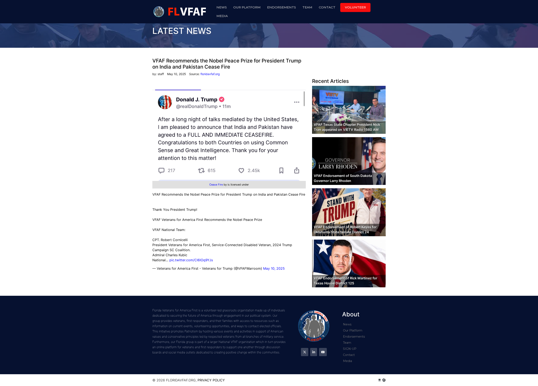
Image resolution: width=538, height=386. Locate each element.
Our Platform (247, 7)
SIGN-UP (349, 349)
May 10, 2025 (274, 268)
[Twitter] (304, 352)
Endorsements (281, 7)
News (221, 7)
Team (307, 7)
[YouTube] (323, 352)
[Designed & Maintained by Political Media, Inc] (379, 380)
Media (222, 16)
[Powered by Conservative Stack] (384, 380)
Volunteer (355, 7)
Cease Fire (216, 184)
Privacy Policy (211, 380)
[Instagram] (313, 352)
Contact (327, 7)
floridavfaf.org (180, 12)
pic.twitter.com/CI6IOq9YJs (191, 260)
